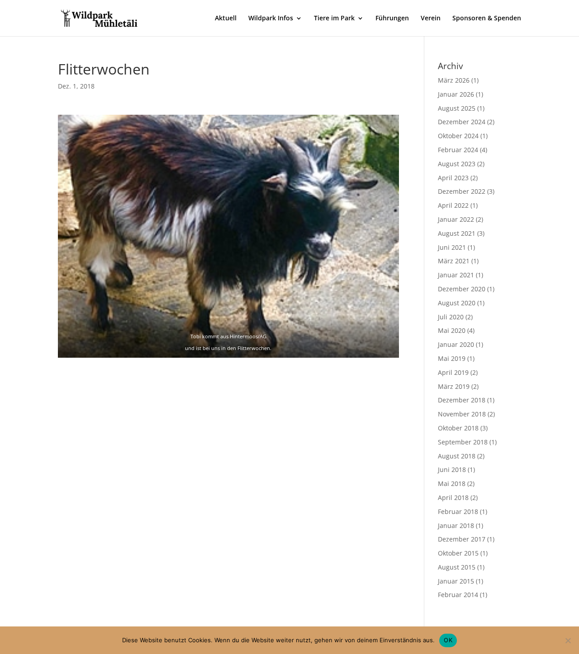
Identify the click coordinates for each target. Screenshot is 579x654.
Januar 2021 (456, 275)
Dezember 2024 (461, 121)
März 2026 (454, 80)
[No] (567, 640)
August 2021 (456, 233)
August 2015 (456, 567)
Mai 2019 (451, 358)
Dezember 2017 (461, 539)
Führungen (392, 18)
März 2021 (454, 261)
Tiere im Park (334, 18)
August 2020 (456, 303)
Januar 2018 (456, 525)
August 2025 (456, 108)
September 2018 (463, 442)
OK (448, 640)
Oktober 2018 (458, 428)
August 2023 (456, 163)
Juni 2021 (452, 247)
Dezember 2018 (461, 400)
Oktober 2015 (458, 553)
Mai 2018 (451, 483)
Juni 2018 (452, 469)
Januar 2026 (456, 94)
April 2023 (453, 177)
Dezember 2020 (461, 289)
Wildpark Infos (270, 18)
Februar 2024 (458, 149)
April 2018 (453, 497)
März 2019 (454, 386)
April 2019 (453, 372)
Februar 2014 (458, 594)
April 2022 (453, 205)
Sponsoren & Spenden (486, 18)
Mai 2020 (451, 330)
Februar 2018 (458, 511)
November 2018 (462, 414)
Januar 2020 (456, 344)
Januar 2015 (456, 581)
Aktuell (226, 18)
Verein (431, 18)
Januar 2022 (456, 219)
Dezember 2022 (461, 191)
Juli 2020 (451, 317)
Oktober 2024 (458, 135)
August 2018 (456, 456)
